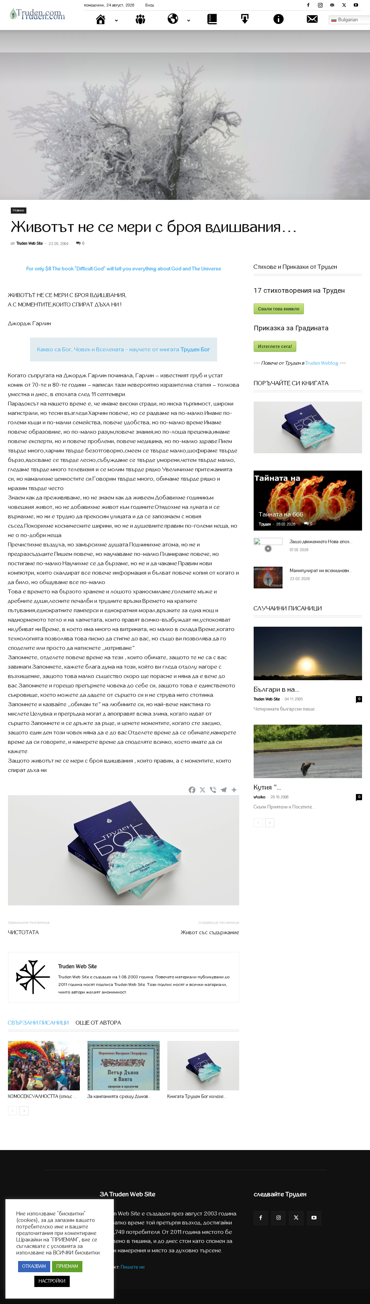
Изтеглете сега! (275, 346)
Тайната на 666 (281, 514)
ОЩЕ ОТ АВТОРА (98, 1023)
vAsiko (259, 797)
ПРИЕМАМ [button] (67, 1266)
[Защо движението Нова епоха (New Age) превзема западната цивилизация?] (268, 548)
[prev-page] (12, 1110)
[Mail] (332, 5)
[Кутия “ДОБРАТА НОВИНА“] (308, 751)
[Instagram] (320, 5)
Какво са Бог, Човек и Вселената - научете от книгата (123, 349)
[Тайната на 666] (308, 501)
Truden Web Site (30, 243)
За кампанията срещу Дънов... (119, 1096)
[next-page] (24, 1110)
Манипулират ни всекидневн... (321, 570)
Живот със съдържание (210, 932)
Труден (265, 524)
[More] (233, 789)
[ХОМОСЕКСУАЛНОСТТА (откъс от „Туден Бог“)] (44, 1065)
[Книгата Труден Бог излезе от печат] (203, 1065)
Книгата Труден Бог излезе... (197, 1096)
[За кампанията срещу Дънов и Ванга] (123, 1065)
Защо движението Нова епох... (321, 541)
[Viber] (213, 789)
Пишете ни (133, 1267)
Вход (150, 5)
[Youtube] (355, 5)
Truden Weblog (322, 363)
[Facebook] (308, 5)
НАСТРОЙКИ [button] (52, 1281)
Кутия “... (267, 787)
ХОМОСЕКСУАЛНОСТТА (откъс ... (42, 1096)
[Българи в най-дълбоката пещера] (308, 653)
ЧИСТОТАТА (23, 932)
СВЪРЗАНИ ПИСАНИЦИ (38, 1023)
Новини (18, 210)
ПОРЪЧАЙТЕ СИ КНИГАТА (291, 383)
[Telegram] (223, 789)
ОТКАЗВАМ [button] (34, 1266)
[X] (344, 5)
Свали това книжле (279, 308)
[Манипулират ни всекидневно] (268, 577)
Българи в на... (276, 689)
